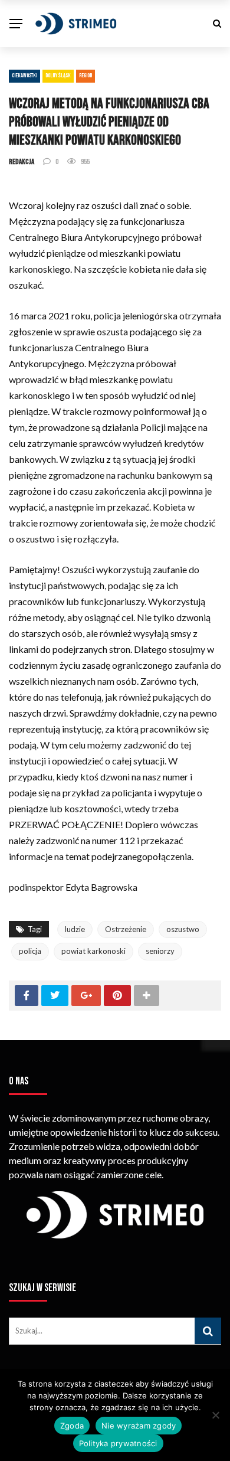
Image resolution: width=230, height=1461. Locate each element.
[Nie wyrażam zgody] (215, 1415)
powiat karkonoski (93, 951)
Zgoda (72, 1425)
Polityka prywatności (118, 1443)
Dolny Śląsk (58, 75)
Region (85, 75)
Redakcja (21, 161)
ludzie (75, 929)
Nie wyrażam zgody (138, 1425)
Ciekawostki (24, 75)
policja (30, 951)
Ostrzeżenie (125, 929)
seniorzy (160, 951)
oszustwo (182, 929)
